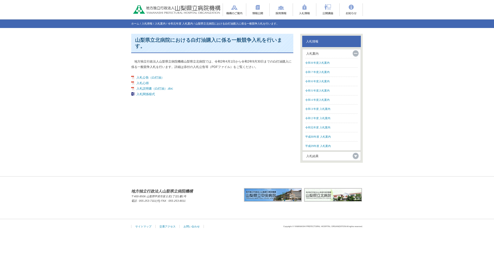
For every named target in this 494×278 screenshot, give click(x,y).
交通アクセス (167, 226)
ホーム (135, 23)
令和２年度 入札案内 (317, 118)
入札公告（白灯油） (150, 77)
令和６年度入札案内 (317, 81)
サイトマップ (143, 226)
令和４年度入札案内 (317, 99)
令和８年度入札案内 (317, 62)
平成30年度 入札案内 (318, 136)
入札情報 (147, 23)
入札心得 (142, 83)
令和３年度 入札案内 (317, 108)
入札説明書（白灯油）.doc (154, 88)
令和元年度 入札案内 (180, 23)
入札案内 (160, 23)
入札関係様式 (145, 94)
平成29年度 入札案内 (318, 145)
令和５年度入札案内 (317, 90)
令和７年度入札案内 (317, 72)
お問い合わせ (192, 226)
